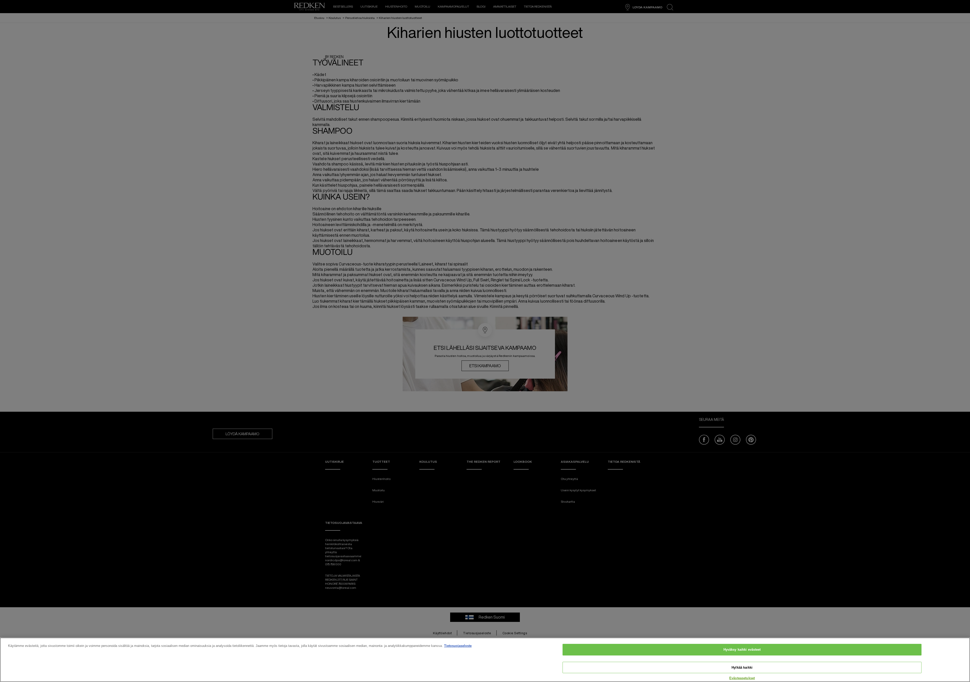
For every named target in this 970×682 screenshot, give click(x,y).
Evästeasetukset (742, 678)
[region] (485, 660)
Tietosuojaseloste (458, 646)
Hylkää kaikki (742, 667)
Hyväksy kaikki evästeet (742, 649)
